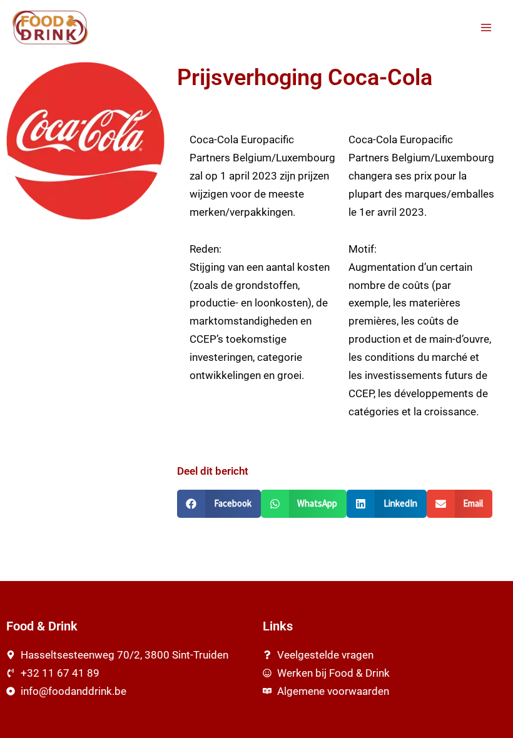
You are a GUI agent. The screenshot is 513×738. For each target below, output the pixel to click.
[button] (219, 504)
